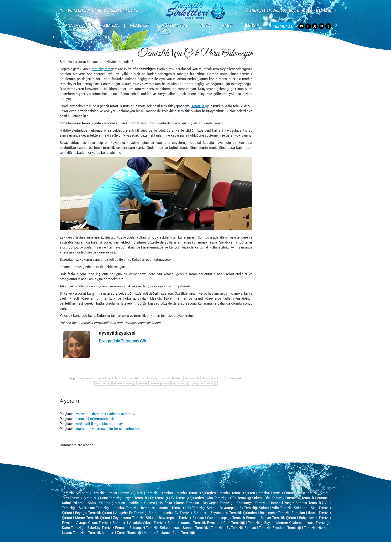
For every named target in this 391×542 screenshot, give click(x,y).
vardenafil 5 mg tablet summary (99, 424)
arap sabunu (86, 378)
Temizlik (198, 106)
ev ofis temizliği (150, 378)
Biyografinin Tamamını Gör (122, 340)
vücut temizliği (181, 383)
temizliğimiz (101, 69)
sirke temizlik (103, 383)
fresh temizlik (192, 378)
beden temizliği (129, 378)
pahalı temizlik (234, 378)
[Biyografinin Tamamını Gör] (149, 341)
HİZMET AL (282, 26)
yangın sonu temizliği (204, 383)
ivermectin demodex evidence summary (105, 414)
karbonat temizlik (212, 378)
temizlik (143, 383)
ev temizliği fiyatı (171, 378)
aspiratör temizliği (107, 378)
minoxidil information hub (94, 419)
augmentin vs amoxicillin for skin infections (108, 429)
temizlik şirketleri (160, 383)
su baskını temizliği (124, 383)
